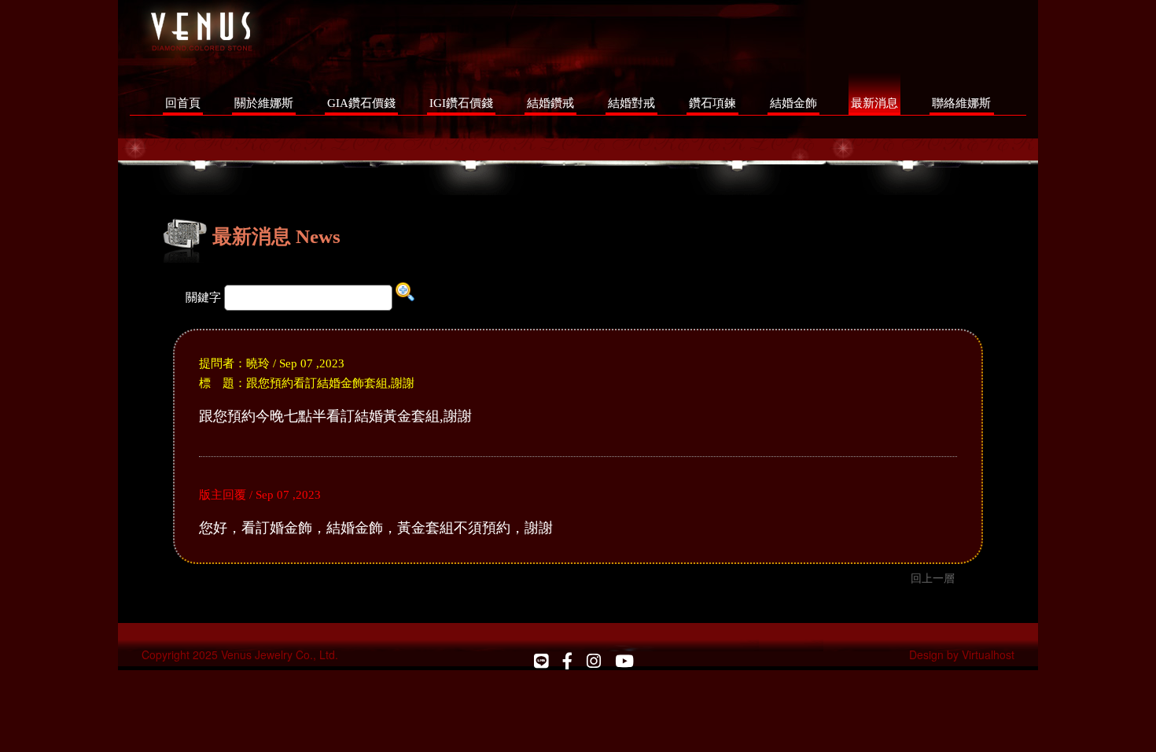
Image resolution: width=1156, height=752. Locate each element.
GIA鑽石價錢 (361, 102)
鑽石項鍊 (712, 102)
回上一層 (933, 577)
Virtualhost (988, 654)
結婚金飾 (793, 102)
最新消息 (874, 102)
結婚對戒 (631, 102)
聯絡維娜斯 (961, 102)
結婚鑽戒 (550, 102)
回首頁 (183, 102)
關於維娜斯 (263, 102)
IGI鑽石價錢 (461, 102)
